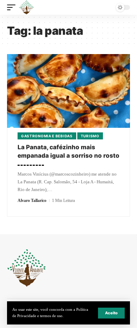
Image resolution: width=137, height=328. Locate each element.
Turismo (90, 136)
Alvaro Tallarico (32, 200)
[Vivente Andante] (26, 7)
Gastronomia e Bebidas (47, 136)
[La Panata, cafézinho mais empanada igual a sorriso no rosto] (68, 91)
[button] (111, 313)
